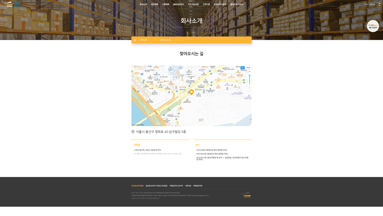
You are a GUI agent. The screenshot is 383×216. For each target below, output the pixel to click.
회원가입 (372, 4)
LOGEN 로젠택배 (8, 4)
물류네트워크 (178, 4)
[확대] (249, 71)
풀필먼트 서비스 (236, 4)
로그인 (367, 4)
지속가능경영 (193, 4)
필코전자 (16, 4)
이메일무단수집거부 (176, 186)
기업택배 (165, 4)
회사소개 (143, 4)
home (134, 40)
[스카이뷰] (248, 67)
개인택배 (154, 4)
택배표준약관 (197, 186)
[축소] (249, 86)
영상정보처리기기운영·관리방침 (156, 186)
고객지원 (206, 4)
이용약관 (188, 186)
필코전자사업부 (220, 4)
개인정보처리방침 (137, 186)
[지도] (242, 67)
